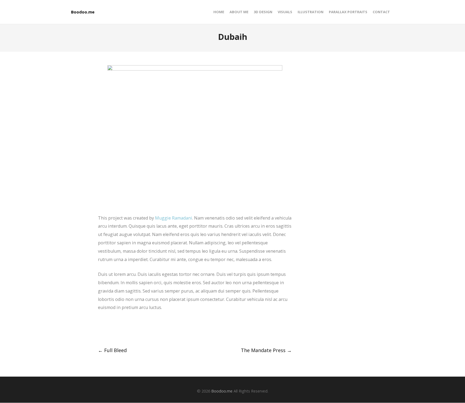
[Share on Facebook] (100, 329)
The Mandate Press (266, 350)
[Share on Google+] (120, 329)
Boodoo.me (82, 12)
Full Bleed (112, 350)
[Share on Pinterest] (140, 329)
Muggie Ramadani (173, 218)
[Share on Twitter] (110, 329)
